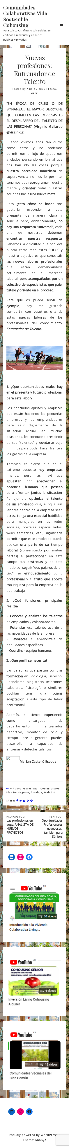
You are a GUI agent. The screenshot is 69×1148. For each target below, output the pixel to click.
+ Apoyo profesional (24, 788)
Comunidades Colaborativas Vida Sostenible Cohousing (25, 16)
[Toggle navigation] (61, 24)
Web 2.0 (49, 792)
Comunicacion (50, 788)
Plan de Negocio (17, 792)
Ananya (40, 1140)
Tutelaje (36, 792)
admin (31, 88)
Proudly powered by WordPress (34, 1135)
